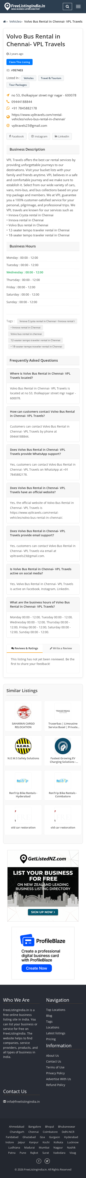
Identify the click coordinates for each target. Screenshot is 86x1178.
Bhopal (49, 1126)
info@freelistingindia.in (23, 1102)
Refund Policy (55, 1085)
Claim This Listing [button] (19, 62)
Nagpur (58, 1147)
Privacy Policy (55, 1073)
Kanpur (33, 1142)
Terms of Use (55, 1067)
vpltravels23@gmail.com (29, 125)
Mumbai (44, 1147)
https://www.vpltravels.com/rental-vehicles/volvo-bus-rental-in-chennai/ (38, 117)
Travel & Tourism (51, 78)
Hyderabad (71, 1137)
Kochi (46, 1142)
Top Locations (55, 1010)
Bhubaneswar (66, 1126)
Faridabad (12, 1137)
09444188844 (21, 102)
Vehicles (15, 21)
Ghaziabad (29, 1137)
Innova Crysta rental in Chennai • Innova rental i (47, 321)
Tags (49, 1021)
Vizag (73, 1153)
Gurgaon (54, 1137)
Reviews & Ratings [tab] (26, 648)
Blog (49, 1016)
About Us (52, 1056)
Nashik (71, 1147)
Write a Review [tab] (62, 648)
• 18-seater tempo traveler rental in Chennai (36, 346)
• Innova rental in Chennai (25, 327)
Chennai (33, 1132)
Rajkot (34, 1153)
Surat (45, 1153)
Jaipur (21, 1142)
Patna (11, 1153)
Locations (52, 1027)
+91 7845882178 (24, 108)
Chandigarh (17, 1132)
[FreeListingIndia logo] (25, 6)
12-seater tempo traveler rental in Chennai (35, 340)
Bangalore (34, 1126)
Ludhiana (14, 1147)
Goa (42, 1137)
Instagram (41, 136)
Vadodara (59, 1153)
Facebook (18, 136)
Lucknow (72, 1142)
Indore (9, 1142)
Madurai (29, 1147)
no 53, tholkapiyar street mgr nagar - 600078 (43, 95)
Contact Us (53, 1061)
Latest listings (55, 1033)
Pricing (51, 1039)
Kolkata (58, 1142)
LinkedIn (63, 136)
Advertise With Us (58, 1079)
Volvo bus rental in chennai (26, 334)
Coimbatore (50, 1132)
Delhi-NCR (68, 1132)
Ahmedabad (16, 1126)
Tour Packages (18, 85)
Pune (23, 1153)
